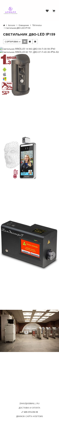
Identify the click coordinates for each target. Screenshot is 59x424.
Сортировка (12, 41)
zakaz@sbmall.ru (30, 403)
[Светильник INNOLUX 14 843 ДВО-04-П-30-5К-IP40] (29, 48)
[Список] (35, 41)
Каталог (11, 25)
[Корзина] (54, 10)
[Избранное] (47, 10)
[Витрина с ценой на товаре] (25, 41)
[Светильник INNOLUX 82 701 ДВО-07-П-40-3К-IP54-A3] (29, 51)
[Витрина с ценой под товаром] (30, 41)
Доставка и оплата (29, 407)
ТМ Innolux (37, 25)
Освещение (24, 25)
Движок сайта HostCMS (29, 416)
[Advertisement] (23, 116)
